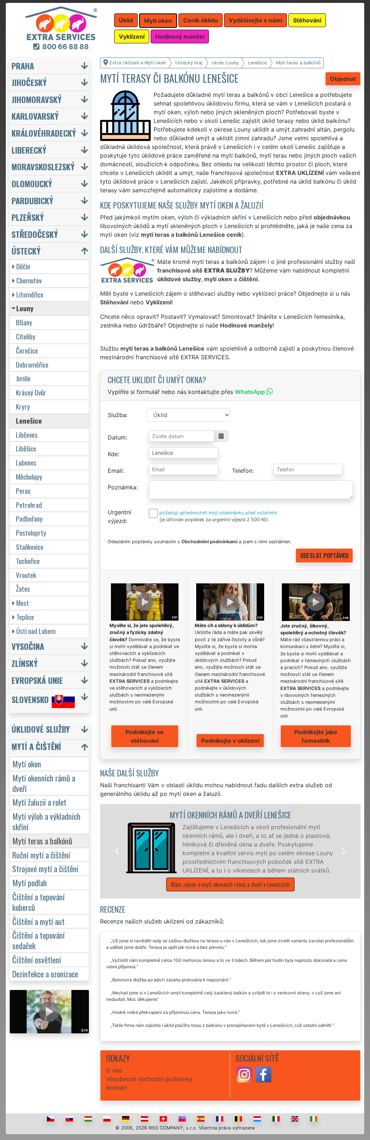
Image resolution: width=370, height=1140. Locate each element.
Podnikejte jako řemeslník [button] (315, 736)
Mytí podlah (29, 882)
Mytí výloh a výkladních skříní (46, 821)
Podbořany (29, 518)
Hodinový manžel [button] (179, 36)
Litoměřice (29, 294)
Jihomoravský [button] (36, 99)
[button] (116, 851)
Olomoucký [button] (32, 183)
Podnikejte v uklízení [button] (230, 740)
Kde (113, 454)
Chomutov (29, 280)
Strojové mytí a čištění (45, 868)
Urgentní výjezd (119, 516)
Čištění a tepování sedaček (38, 940)
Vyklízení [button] (132, 36)
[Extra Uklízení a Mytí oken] (61, 22)
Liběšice (26, 448)
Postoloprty (31, 532)
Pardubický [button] (32, 200)
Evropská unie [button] (37, 680)
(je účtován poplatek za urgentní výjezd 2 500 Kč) (213, 519)
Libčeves (27, 434)
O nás (114, 1070)
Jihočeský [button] (29, 82)
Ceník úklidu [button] (200, 20)
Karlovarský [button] (35, 116)
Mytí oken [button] (158, 20)
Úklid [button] (126, 20)
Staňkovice (29, 546)
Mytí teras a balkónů (42, 841)
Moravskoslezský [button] (43, 166)
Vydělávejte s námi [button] (255, 20)
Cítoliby (25, 336)
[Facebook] (263, 1073)
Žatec (23, 588)
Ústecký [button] (26, 251)
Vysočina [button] (28, 646)
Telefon (242, 470)
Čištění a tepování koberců (38, 902)
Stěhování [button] (307, 20)
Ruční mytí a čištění (41, 855)
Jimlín (23, 378)
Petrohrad (29, 505)
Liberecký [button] (29, 150)
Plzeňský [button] (28, 217)
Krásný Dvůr (31, 392)
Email (115, 470)
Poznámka (122, 487)
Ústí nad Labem (36, 631)
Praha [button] (23, 66)
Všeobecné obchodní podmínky (149, 1079)
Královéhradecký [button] (44, 133)
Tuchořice (28, 561)
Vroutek (26, 575)
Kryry (23, 406)
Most (22, 602)
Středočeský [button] (35, 234)
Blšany (24, 322)
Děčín (23, 266)
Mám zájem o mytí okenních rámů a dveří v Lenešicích (230, 884)
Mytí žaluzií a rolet (39, 802)
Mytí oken (26, 764)
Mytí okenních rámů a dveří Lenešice (230, 814)
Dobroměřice (32, 364)
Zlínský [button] (25, 663)
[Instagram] (244, 1073)
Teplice (25, 617)
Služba (117, 415)
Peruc (23, 490)
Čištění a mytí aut (38, 921)
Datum (117, 437)
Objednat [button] (343, 78)
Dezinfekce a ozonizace (45, 974)
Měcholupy (29, 476)
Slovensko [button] (30, 700)
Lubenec (26, 462)
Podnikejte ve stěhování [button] (144, 736)
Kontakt (116, 1087)
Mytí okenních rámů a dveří (43, 783)
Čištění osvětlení (36, 959)
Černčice (27, 350)
